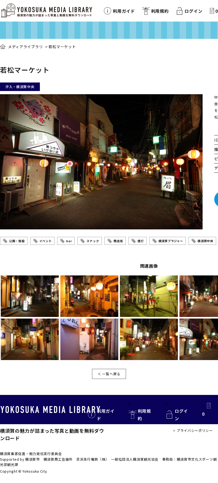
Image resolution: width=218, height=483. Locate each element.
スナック (92, 241)
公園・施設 (17, 241)
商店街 (118, 241)
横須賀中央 (205, 241)
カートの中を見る (212, 10)
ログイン (193, 11)
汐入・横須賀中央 (20, 86)
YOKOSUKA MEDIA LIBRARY (50, 409)
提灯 (140, 241)
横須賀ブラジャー (170, 241)
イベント (45, 241)
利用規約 (160, 11)
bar (69, 241)
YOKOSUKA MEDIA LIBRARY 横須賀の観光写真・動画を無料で (46, 11)
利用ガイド (124, 11)
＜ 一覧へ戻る (109, 373)
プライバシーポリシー (195, 430)
